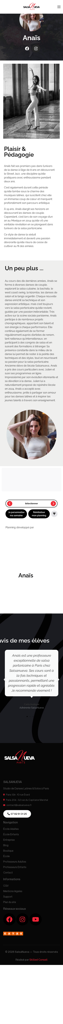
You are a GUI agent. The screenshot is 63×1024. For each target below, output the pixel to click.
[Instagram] (36, 48)
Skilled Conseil (38, 959)
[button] (5, 679)
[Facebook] (27, 48)
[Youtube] (35, 919)
